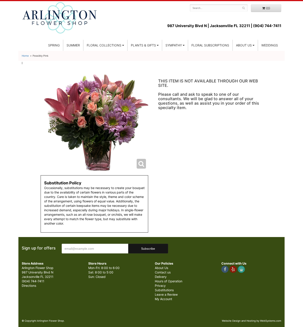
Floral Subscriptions (210, 45)
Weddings (269, 45)
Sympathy (173, 45)
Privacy (160, 285)
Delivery (161, 277)
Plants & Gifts (143, 45)
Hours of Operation (168, 281)
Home (25, 55)
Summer (73, 45)
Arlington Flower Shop (59, 17)
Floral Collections (104, 45)
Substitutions (164, 290)
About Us (161, 268)
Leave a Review (166, 294)
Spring (54, 45)
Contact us (163, 272)
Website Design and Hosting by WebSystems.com (251, 320)
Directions (29, 285)
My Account (163, 299)
